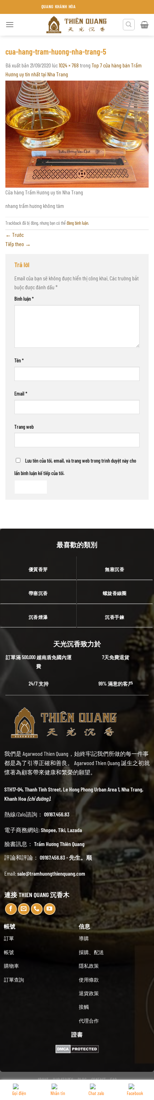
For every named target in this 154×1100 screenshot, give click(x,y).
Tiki (61, 829)
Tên (19, 360)
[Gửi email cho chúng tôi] (24, 909)
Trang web (24, 427)
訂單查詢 (14, 980)
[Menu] (9, 24)
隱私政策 (89, 966)
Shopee (48, 829)
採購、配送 (91, 952)
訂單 (9, 938)
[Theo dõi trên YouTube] (50, 909)
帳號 (9, 952)
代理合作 (89, 1021)
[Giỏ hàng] (144, 24)
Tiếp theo (18, 243)
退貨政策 (89, 993)
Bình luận (24, 299)
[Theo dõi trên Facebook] (11, 909)
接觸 (84, 1007)
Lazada (74, 829)
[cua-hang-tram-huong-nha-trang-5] (77, 133)
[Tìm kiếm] (129, 24)
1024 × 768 (69, 65)
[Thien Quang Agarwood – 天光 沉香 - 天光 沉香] (77, 25)
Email (20, 394)
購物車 (11, 966)
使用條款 (89, 980)
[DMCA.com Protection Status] (77, 1048)
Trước (14, 234)
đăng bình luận (77, 223)
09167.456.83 (56, 814)
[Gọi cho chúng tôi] (37, 909)
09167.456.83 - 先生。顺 (66, 857)
